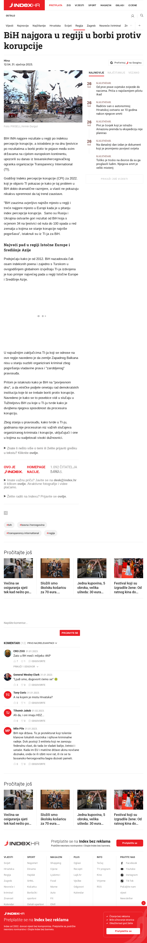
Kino (99, 874)
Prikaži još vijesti (114, 179)
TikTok (130, 880)
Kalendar (9, 904)
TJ (7, 713)
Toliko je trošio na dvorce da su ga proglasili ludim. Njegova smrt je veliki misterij (118, 162)
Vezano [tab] (133, 72)
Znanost (8, 898)
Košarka (32, 886)
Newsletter (126, 898)
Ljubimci (55, 874)
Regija (79, 25)
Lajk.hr (78, 874)
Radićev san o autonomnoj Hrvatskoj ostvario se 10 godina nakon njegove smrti (116, 108)
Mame (54, 886)
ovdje (21, 484)
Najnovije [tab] (96, 72)
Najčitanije (39, 25)
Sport (92, 5)
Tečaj (100, 863)
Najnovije (23, 25)
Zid (69, 5)
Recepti (78, 869)
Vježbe (77, 880)
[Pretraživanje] (140, 16)
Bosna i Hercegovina (32, 524)
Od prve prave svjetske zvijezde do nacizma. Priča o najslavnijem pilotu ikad (119, 89)
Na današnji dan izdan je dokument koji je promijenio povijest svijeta (118, 144)
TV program (103, 869)
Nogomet (32, 863)
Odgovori (79, 886)
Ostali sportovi (35, 904)
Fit (51, 898)
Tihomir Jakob (22, 710)
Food (53, 880)
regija (51, 533)
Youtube (131, 869)
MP (7, 731)
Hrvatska (55, 25)
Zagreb (91, 25)
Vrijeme (101, 880)
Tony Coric (19, 692)
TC (8, 695)
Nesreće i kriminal (110, 25)
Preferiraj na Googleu (127, 62)
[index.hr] (24, 5)
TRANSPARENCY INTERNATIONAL (23, 533)
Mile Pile (18, 728)
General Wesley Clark (26, 674)
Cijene (132, 5)
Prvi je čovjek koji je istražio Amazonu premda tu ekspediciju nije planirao (119, 127)
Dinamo (31, 869)
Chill (52, 904)
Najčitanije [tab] (116, 72)
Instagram (132, 874)
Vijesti (79, 5)
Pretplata (55, 5)
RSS (99, 886)
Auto (53, 892)
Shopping (55, 863)
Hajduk (31, 874)
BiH (9, 524)
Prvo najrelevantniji (40, 643)
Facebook (131, 863)
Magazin (56, 857)
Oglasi (120, 5)
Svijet (68, 25)
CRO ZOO (19, 651)
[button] (8, 567)
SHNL (30, 880)
